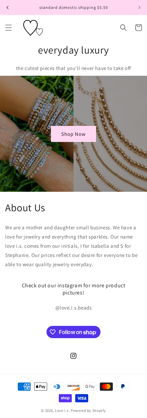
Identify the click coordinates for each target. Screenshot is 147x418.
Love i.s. (62, 410)
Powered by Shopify (88, 410)
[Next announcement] (139, 7)
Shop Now (73, 133)
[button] (8, 27)
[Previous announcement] (7, 7)
